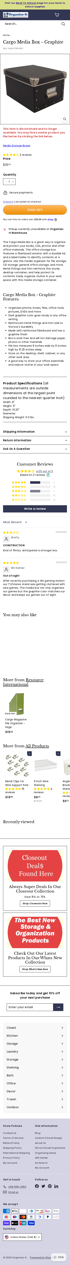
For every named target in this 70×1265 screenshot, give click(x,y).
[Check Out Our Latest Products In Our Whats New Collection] (35, 932)
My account (10, 1163)
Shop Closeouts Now (35, 903)
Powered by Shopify (42, 1257)
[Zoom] (64, 119)
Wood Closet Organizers (50, 1148)
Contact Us (10, 1133)
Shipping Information (19, 432)
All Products (37, 746)
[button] (11, 155)
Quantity (9, 174)
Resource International (23, 682)
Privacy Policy (11, 1158)
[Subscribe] (58, 1007)
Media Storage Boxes (16, 145)
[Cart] (57, 15)
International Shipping (16, 1153)
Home (6, 35)
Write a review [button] (35, 509)
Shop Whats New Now (35, 969)
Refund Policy (11, 1143)
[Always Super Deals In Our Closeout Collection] (35, 866)
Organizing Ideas (45, 1153)
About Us (40, 1143)
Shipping (8, 201)
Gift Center (41, 1158)
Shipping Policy (12, 1148)
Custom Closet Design (48, 1138)
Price (7, 159)
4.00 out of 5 (44, 471)
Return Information (17, 440)
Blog (37, 1133)
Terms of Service (13, 1138)
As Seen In (41, 1163)
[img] (11, 532)
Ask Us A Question (16, 449)
